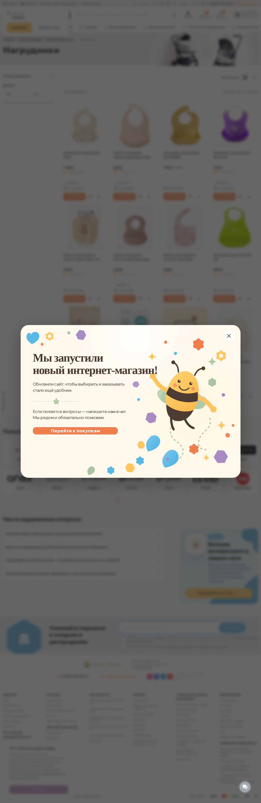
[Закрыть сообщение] (229, 336)
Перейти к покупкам (75, 431)
